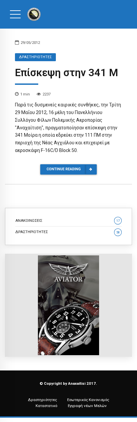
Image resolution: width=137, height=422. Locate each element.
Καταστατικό (46, 405)
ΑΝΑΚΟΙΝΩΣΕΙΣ (67, 220)
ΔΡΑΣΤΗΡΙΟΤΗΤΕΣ (35, 57)
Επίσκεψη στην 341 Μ (66, 73)
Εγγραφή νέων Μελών (87, 405)
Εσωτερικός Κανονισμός (88, 399)
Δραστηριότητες (42, 399)
